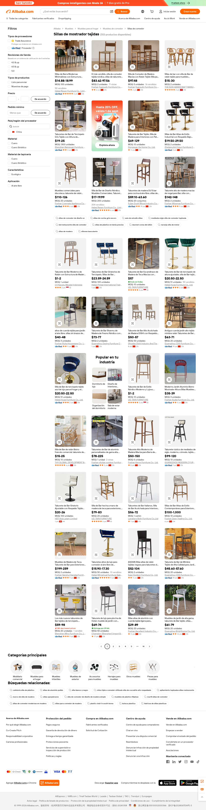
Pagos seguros (53, 724)
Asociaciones (172, 750)
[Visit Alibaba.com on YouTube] (192, 761)
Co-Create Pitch (13, 730)
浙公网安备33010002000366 (152, 805)
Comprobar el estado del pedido (181, 736)
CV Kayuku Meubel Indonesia (68, 285)
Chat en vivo (132, 730)
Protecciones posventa (57, 742)
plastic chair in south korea (101, 703)
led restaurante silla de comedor (72, 225)
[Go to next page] (149, 646)
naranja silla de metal (170, 225)
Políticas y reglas (54, 756)
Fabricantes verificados (97, 724)
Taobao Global (115, 796)
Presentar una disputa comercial (141, 736)
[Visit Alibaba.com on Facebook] (168, 761)
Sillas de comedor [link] (135, 28)
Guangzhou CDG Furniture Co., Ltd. (180, 343)
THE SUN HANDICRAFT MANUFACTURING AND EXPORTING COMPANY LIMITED (180, 87)
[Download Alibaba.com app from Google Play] (190, 783)
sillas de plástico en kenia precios (109, 225)
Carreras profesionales (16, 742)
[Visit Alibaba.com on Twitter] (180, 761)
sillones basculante (89, 231)
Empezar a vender (174, 730)
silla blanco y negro (80, 690)
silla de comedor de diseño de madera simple (86, 697)
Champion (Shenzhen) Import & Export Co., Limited (107, 633)
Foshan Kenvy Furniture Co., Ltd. (143, 462)
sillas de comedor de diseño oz (72, 218)
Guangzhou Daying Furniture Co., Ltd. (107, 343)
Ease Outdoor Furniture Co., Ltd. (143, 575)
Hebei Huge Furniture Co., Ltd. (179, 285)
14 (143, 646)
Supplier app (111, 783)
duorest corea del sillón (142, 225)
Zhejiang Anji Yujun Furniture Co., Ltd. (180, 147)
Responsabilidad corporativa (19, 736)
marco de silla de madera (23, 697)
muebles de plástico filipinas (126, 697)
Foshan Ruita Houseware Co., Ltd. (70, 343)
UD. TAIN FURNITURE (138, 287)
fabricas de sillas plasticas (155, 703)
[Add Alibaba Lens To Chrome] (49, 783)
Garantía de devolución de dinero (61, 730)
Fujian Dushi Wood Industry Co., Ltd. (143, 203)
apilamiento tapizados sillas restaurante (177, 690)
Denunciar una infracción (138, 756)
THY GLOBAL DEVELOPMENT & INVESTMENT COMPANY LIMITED (70, 462)
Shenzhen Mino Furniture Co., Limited (70, 633)
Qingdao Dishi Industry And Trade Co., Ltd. (143, 343)
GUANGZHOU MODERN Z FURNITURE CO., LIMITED (180, 462)
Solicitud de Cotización (96, 730)
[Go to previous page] (101, 646)
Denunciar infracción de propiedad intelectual (142, 749)
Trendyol (135, 796)
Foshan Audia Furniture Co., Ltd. (179, 400)
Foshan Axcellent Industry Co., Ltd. (143, 631)
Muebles (69, 28)
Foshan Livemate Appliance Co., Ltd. (70, 203)
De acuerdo (40, 99)
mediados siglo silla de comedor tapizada (168, 218)
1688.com (72, 796)
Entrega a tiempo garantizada (59, 736)
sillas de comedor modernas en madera (29, 703)
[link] (202, 781)
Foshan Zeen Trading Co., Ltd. (178, 518)
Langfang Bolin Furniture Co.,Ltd (143, 518)
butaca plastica (128, 703)
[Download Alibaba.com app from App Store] (167, 783)
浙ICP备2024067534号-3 (180, 805)
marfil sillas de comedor (157, 697)
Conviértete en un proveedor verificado (179, 743)
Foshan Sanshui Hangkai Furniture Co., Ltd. (70, 575)
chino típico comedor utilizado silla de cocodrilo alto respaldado (124, 690)
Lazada (103, 796)
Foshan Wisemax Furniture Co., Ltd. (180, 203)
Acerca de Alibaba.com (17, 718)
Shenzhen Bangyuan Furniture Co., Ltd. (70, 147)
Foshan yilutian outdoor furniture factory (107, 462)
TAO (126, 796)
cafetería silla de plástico (23, 690)
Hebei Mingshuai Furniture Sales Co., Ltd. (107, 575)
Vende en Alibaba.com (176, 724)
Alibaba (57, 28)
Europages (147, 796)
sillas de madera (66, 231)
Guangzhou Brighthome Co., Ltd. (180, 631)
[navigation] (29, 337)
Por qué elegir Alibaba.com (18, 724)
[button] (111, 11)
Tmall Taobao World (88, 796)
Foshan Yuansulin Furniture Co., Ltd (107, 87)
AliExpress (60, 796)
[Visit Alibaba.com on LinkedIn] (174, 761)
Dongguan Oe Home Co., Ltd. (141, 147)
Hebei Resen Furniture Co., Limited (70, 91)
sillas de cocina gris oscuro (104, 218)
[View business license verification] (130, 805)
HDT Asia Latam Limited (66, 518)
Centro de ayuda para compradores (142, 724)
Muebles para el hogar (88, 28)
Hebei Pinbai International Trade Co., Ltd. (107, 285)
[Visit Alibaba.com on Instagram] (186, 761)
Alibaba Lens (20, 783)
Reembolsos (132, 742)
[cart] (152, 12)
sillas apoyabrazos (51, 697)
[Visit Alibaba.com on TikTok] (198, 761)
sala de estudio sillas (134, 218)
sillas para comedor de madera (68, 703)
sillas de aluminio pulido (53, 690)
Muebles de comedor (113, 28)
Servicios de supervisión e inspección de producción (58, 749)
